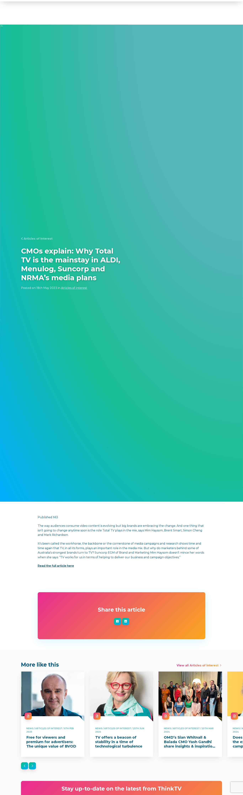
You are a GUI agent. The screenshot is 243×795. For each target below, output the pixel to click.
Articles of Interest (38, 238)
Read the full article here (56, 565)
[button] (24, 765)
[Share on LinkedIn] (125, 621)
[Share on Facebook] (117, 621)
